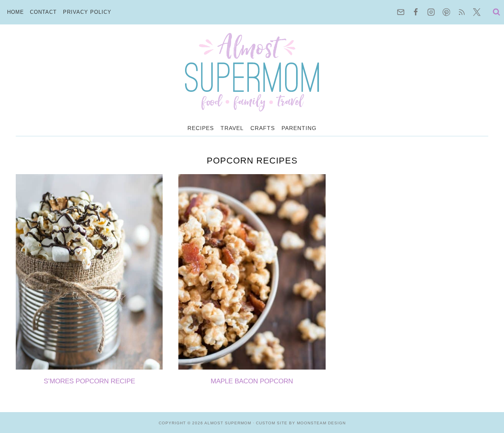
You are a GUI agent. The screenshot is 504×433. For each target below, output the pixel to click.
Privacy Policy (87, 12)
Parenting (299, 128)
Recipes (200, 128)
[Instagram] (431, 12)
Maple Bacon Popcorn (252, 381)
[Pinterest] (446, 12)
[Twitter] (477, 12)
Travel (232, 128)
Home (15, 12)
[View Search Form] (494, 12)
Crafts (262, 128)
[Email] (400, 12)
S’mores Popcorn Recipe (89, 381)
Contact (43, 12)
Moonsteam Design (321, 423)
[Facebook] (416, 12)
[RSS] (461, 12)
